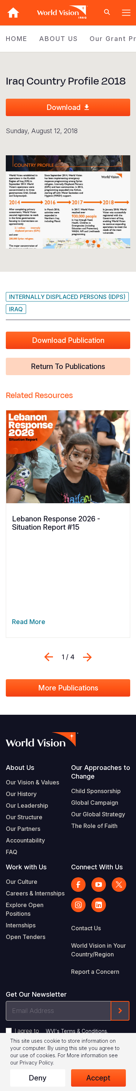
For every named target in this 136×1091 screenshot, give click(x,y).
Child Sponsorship (96, 791)
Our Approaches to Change (100, 772)
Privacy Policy (36, 1062)
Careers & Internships (35, 893)
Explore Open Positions (25, 909)
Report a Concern (95, 971)
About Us (20, 767)
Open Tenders (25, 936)
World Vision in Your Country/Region (98, 950)
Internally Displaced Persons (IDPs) (67, 296)
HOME (17, 38)
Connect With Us (97, 867)
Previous (48, 657)
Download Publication (68, 340)
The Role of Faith (94, 825)
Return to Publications (68, 366)
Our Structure (24, 817)
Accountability (25, 840)
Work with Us (26, 867)
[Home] (13, 13)
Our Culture (21, 881)
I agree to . (61, 1030)
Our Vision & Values (32, 782)
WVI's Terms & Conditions (76, 1031)
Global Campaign (94, 802)
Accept (98, 1078)
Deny (37, 1078)
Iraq (16, 309)
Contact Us (86, 928)
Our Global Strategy (98, 814)
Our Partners (23, 828)
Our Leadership (27, 805)
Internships (21, 925)
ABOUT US (58, 38)
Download (63, 107)
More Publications (68, 688)
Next (87, 657)
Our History (21, 793)
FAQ (11, 852)
